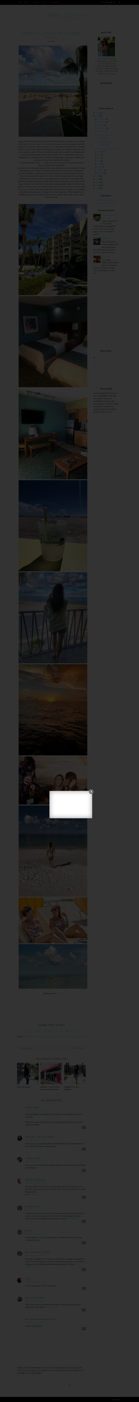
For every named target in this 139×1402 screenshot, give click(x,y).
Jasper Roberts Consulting (71, 818)
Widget (78, 818)
